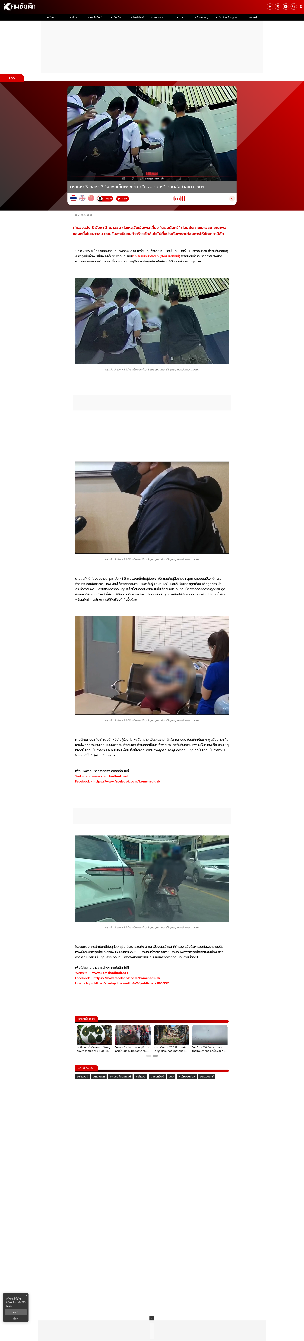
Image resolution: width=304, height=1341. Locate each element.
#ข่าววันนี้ (82, 1077)
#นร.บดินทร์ (207, 1077)
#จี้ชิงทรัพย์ (157, 1077)
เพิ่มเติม (8, 1305)
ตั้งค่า (16, 1318)
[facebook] (270, 6)
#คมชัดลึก (99, 1077)
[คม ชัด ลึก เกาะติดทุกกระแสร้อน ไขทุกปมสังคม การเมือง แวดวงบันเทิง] (152, 7)
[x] (278, 6)
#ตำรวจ (140, 1077)
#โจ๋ (171, 1077)
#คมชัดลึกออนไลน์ (120, 1077)
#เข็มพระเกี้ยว (187, 1077)
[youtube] (286, 6)
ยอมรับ (16, 1312)
